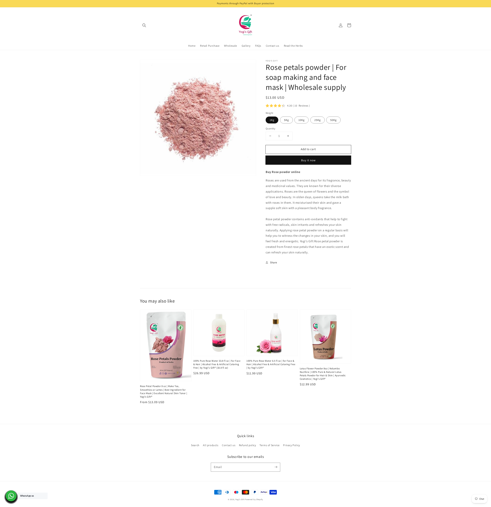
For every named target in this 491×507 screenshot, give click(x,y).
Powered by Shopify (254, 499)
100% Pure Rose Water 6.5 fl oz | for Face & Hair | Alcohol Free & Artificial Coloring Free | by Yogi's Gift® (270, 364)
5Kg (286, 120)
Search (195, 445)
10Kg (301, 120)
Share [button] (273, 262)
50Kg (333, 120)
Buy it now (308, 160)
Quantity (270, 128)
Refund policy (247, 445)
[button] (144, 25)
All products (210, 445)
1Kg (272, 120)
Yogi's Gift (239, 499)
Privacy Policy (291, 445)
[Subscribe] (276, 467)
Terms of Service (270, 445)
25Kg (317, 120)
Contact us (228, 445)
